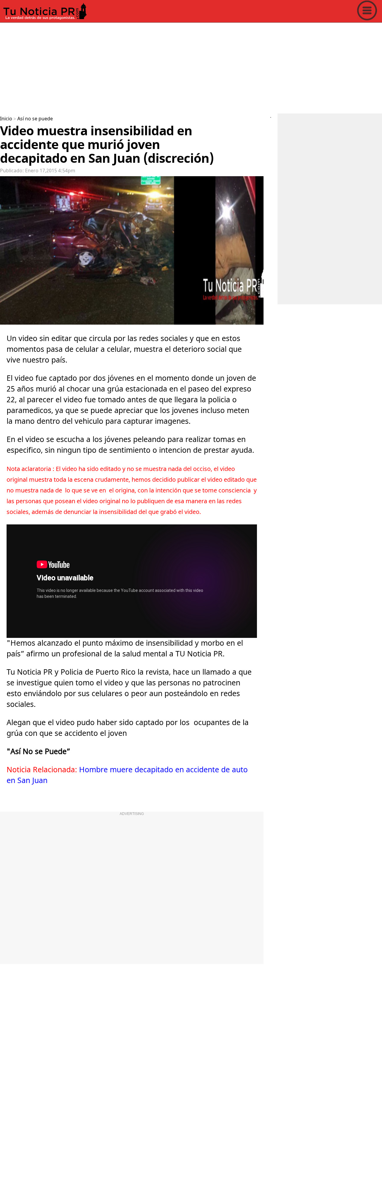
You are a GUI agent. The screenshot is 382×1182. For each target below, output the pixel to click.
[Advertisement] (179, 67)
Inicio (6, 118)
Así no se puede (35, 118)
